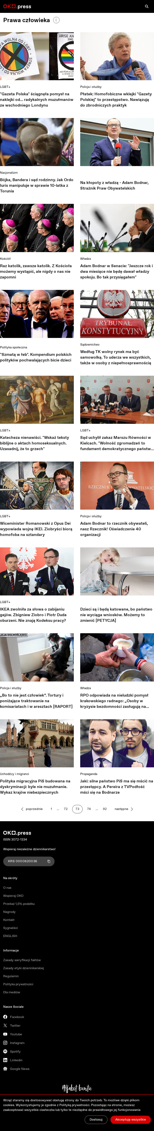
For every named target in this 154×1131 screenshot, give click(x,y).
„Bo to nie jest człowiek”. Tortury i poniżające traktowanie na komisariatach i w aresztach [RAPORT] (36, 701)
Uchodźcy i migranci (14, 774)
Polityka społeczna (13, 347)
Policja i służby (91, 87)
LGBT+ (5, 87)
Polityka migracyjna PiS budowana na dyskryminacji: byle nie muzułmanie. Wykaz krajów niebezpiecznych (35, 787)
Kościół (5, 259)
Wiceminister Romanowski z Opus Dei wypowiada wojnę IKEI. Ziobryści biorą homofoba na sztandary (36, 529)
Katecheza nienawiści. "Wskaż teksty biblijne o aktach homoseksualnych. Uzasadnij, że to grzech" (34, 443)
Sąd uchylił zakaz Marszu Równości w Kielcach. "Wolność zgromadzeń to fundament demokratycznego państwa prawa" (116, 443)
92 (105, 809)
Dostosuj (96, 1120)
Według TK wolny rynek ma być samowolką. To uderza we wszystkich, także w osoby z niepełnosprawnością (115, 357)
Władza (85, 259)
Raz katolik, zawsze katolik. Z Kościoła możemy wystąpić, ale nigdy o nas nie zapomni (36, 271)
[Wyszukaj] (147, 6)
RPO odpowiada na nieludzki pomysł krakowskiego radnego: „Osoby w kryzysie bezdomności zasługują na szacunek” (114, 701)
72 (66, 809)
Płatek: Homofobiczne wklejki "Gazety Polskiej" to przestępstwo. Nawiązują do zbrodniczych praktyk (116, 99)
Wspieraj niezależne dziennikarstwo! (29, 849)
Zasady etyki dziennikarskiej (23, 968)
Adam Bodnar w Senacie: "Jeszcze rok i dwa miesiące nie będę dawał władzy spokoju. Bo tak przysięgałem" (116, 271)
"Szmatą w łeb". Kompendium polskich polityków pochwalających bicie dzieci (36, 357)
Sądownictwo (89, 345)
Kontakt (8, 920)
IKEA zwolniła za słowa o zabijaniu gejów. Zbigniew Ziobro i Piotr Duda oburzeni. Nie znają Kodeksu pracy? (33, 615)
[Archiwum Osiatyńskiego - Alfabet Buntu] (77, 1088)
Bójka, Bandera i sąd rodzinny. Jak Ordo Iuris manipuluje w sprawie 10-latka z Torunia (36, 185)
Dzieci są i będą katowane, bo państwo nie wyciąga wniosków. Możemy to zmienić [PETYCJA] (116, 615)
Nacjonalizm (9, 173)
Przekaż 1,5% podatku (19, 904)
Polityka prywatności (18, 984)
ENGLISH (10, 936)
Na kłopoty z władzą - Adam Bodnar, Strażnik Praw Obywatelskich (114, 185)
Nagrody (9, 912)
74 (89, 809)
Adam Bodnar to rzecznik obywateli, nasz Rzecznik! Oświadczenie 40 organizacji (114, 529)
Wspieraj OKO (13, 896)
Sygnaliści (10, 928)
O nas (7, 888)
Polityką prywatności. (74, 1105)
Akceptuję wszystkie (130, 1120)
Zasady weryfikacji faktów (22, 960)
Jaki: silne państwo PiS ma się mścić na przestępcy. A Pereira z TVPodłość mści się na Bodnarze (116, 787)
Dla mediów (11, 992)
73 (77, 809)
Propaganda (88, 774)
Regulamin (11, 976)
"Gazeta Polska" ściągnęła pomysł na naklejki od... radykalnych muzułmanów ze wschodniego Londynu (36, 99)
